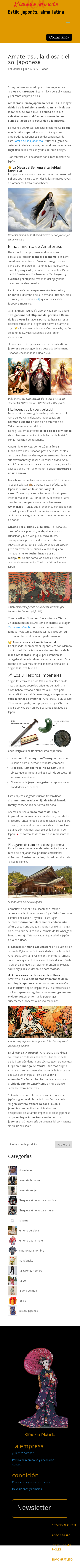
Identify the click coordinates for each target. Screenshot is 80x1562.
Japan (44, 69)
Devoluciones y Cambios (27, 1489)
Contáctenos (59, 37)
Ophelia (17, 69)
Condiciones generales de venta (31, 1482)
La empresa (28, 1446)
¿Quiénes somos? (22, 1453)
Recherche (63, 1144)
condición (25, 1475)
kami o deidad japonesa (28, 141)
